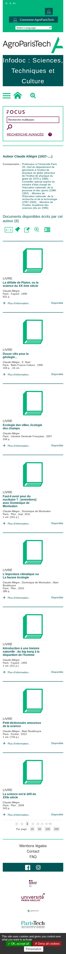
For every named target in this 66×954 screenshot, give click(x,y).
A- (7, 3)
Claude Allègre (11, 290)
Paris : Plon (10, 514)
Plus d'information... (19, 303)
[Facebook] (27, 867)
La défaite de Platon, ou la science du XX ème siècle (20, 284)
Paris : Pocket (11, 734)
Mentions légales (33, 845)
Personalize (33, 949)
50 (39, 829)
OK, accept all (19, 943)
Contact (33, 851)
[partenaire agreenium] (33, 910)
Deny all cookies (48, 943)
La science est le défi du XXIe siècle (19, 796)
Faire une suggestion (27, 230)
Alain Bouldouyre (31, 731)
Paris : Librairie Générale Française (24, 436)
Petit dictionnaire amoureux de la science (22, 724)
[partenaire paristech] (33, 924)
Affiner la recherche (37, 230)
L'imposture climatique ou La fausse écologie (21, 576)
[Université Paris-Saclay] (33, 897)
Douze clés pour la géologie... (16, 355)
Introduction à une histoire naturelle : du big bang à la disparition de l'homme (21, 651)
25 (32, 829)
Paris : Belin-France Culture (19, 365)
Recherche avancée (25, 134)
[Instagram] (38, 867)
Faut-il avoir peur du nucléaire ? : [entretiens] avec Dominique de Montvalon (19, 501)
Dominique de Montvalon (36, 511)
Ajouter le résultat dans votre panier (17, 230)
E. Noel (26, 362)
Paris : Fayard (11, 293)
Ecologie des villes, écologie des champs (22, 426)
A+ (14, 3)
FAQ (33, 856)
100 (47, 829)
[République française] (33, 883)
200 (56, 829)
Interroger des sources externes (47, 230)
